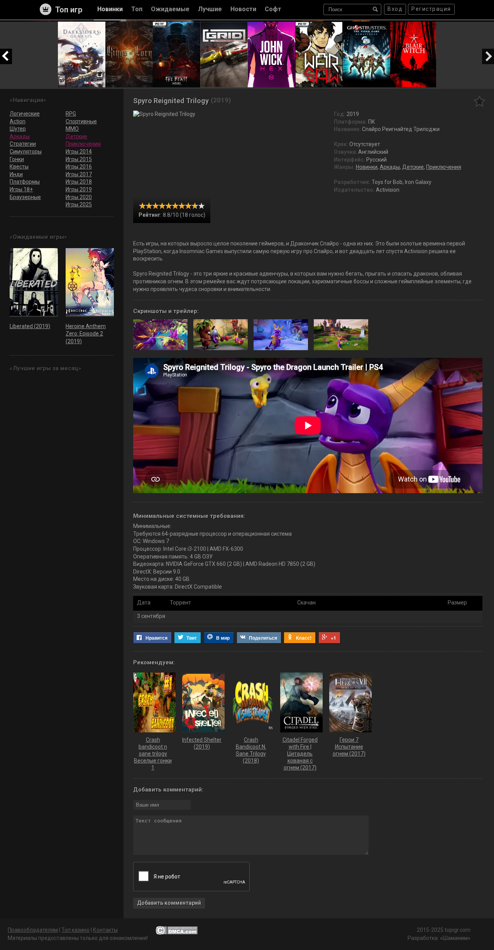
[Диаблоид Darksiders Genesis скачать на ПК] (81, 25)
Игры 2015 (79, 159)
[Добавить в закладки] (480, 101)
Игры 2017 (79, 174)
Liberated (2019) (30, 326)
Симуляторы (26, 151)
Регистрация (431, 9)
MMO (72, 129)
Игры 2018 (79, 182)
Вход (395, 9)
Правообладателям (33, 930)
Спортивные (81, 121)
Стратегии (23, 144)
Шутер (18, 129)
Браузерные (25, 197)
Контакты (105, 930)
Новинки (366, 167)
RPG (71, 114)
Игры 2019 (79, 189)
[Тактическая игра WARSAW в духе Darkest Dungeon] (319, 25)
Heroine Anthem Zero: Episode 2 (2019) (86, 333)
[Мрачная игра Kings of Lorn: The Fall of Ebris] (129, 25)
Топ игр (68, 9)
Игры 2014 (79, 151)
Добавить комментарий (169, 903)
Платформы (25, 182)
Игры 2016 (79, 166)
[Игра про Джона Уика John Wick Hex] (271, 25)
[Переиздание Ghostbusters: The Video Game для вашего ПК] (366, 25)
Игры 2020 (79, 197)
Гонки (17, 159)
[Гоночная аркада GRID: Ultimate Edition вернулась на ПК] (224, 25)
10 (201, 206)
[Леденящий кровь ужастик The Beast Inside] (176, 25)
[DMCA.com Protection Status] (177, 930)
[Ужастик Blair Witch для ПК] (414, 25)
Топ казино (75, 930)
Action (17, 121)
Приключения (443, 167)
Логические (25, 114)
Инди (16, 174)
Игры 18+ (21, 189)
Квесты (19, 166)
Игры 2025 (79, 204)
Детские (413, 167)
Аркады (390, 167)
